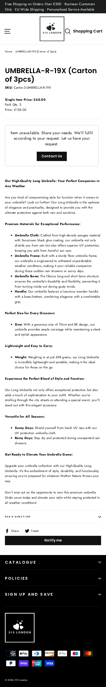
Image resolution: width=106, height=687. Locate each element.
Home (8, 51)
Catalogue (20, 562)
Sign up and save (29, 594)
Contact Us (51, 156)
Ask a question (18, 516)
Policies (17, 578)
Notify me (53, 540)
